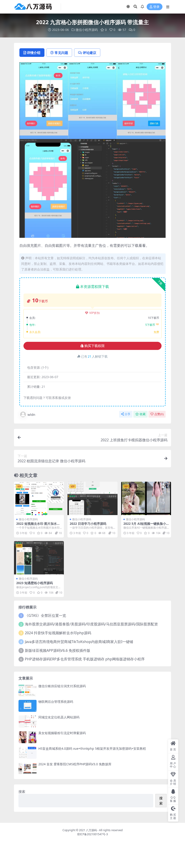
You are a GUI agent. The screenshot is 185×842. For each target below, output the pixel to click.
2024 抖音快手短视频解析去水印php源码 (58, 632)
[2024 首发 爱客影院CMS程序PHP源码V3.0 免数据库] (27, 768)
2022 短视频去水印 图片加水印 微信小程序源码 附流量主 (38, 525)
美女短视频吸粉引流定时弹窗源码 (62, 733)
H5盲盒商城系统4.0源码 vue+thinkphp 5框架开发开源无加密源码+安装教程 (92, 748)
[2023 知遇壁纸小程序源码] (39, 557)
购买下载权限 (94, 346)
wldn (31, 414)
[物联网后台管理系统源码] (27, 706)
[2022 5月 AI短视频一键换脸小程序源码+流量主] (146, 498)
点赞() (159, 414)
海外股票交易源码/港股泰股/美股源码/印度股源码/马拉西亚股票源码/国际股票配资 (91, 624)
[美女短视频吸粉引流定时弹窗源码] (27, 737)
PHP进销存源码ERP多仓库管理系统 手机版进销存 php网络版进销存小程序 (85, 659)
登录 (156, 7)
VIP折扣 (94, 313)
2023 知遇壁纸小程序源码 (34, 583)
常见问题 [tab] (61, 52)
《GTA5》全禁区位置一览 (45, 615)
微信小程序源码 (87, 30)
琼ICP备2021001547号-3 (92, 834)
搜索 (21, 791)
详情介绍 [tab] (33, 52)
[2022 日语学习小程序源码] (92, 498)
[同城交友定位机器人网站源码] (27, 721)
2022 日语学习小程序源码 (88, 523)
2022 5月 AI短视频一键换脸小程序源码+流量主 (144, 525)
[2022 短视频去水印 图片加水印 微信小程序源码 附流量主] (39, 498)
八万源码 (91, 830)
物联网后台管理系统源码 (55, 701)
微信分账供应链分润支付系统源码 (62, 686)
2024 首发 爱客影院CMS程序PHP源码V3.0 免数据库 (74, 764)
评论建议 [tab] (89, 52)
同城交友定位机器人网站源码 (58, 717)
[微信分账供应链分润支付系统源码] (27, 690)
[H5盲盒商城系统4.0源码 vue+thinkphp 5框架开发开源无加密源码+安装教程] (27, 753)
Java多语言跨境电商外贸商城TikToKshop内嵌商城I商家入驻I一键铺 (79, 641)
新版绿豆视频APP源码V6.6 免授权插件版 (57, 650)
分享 (127, 414)
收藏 (143, 414)
